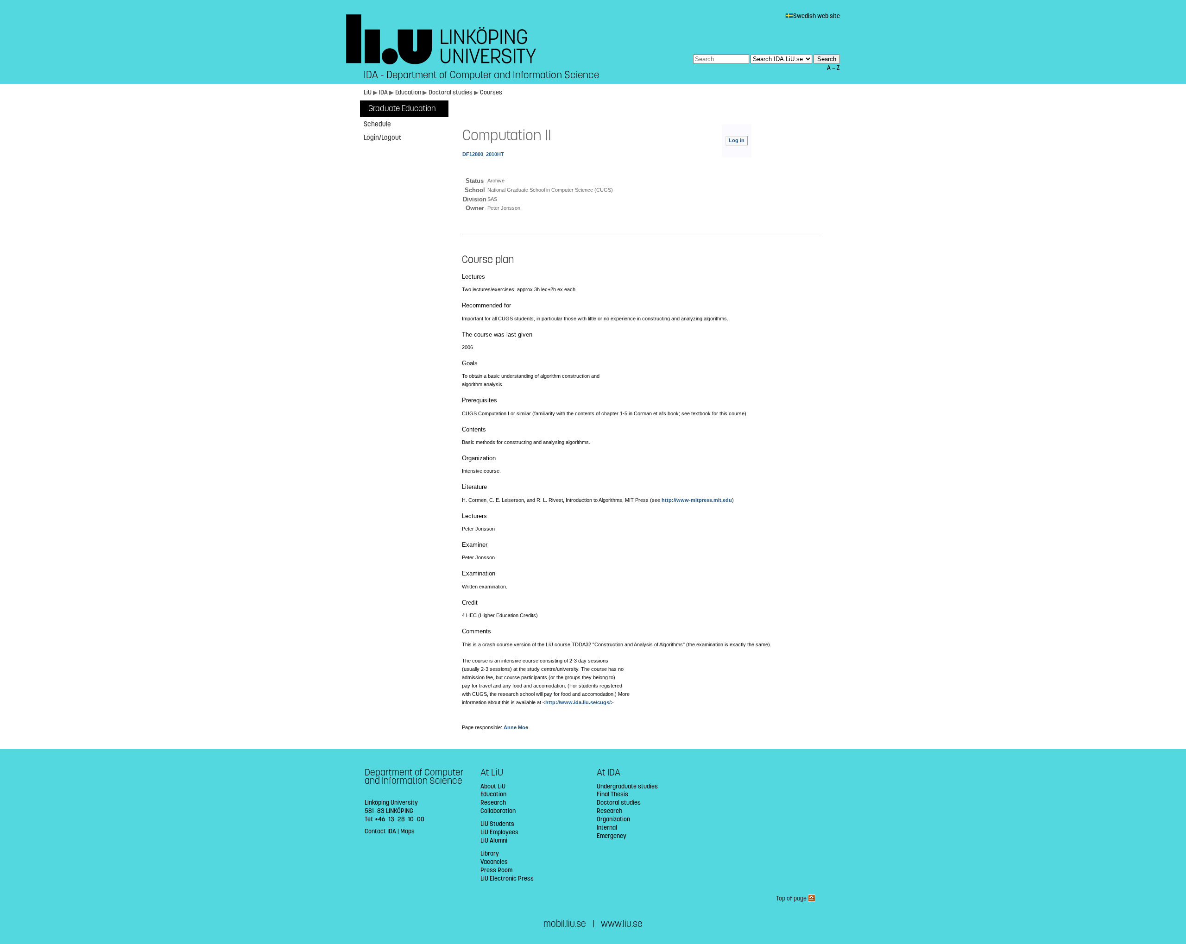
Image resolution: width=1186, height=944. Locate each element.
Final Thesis (612, 794)
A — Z (833, 68)
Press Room (496, 870)
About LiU (492, 786)
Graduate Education (402, 108)
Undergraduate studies (627, 786)
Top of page (792, 898)
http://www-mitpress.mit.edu (697, 500)
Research (493, 802)
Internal (607, 827)
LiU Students (497, 824)
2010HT (495, 154)
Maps (407, 831)
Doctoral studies (451, 92)
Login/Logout (382, 137)
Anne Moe (516, 727)
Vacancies (494, 862)
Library (489, 853)
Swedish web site (816, 16)
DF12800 (472, 154)
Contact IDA (380, 831)
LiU (368, 92)
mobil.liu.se (564, 924)
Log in (736, 140)
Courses (491, 92)
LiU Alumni (493, 840)
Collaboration (498, 811)
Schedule (377, 124)
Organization (613, 819)
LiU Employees (499, 832)
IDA (383, 92)
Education (408, 92)
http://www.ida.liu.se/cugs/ (578, 702)
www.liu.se (622, 924)
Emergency (611, 836)
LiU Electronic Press (507, 878)
